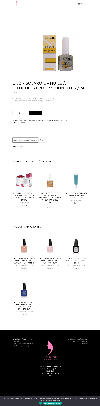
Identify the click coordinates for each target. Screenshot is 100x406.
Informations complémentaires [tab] (25, 140)
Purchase (35, 113)
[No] (98, 401)
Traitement (42, 120)
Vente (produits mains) (58, 120)
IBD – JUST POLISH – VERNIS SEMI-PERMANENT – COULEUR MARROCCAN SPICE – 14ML (50, 197)
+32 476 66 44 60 (25, 346)
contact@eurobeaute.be (24, 343)
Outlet (44, 205)
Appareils (21, 202)
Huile (25, 120)
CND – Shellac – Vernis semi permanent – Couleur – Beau (50, 260)
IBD (40, 205)
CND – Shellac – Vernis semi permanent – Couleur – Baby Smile (24, 260)
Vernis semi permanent (54, 205)
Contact (85, 343)
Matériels (27, 202)
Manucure (33, 120)
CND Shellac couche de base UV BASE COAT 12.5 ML (76, 260)
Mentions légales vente (80, 341)
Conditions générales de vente (78, 339)
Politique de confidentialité (52, 403)
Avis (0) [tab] (43, 140)
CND (23, 122)
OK (41, 403)
